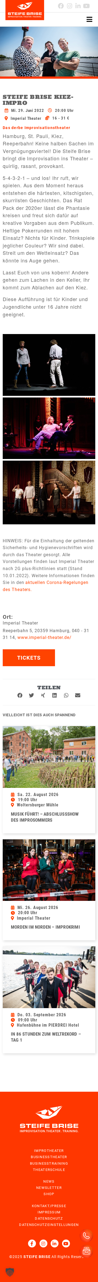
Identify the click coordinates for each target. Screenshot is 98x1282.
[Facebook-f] (32, 1243)
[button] (20, 695)
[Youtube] (86, 6)
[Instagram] (43, 1243)
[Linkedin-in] (78, 6)
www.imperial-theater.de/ (44, 637)
